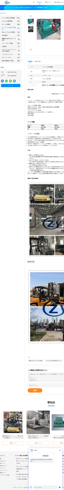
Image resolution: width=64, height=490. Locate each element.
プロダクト (3, 461)
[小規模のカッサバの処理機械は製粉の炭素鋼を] (38, 422)
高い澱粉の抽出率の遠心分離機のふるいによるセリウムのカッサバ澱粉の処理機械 (24, 477)
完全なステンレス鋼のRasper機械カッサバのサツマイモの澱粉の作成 (24, 461)
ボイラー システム (11, 57)
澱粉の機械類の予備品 (11, 60)
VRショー (2, 463)
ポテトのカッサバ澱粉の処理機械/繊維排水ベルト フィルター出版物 (24, 469)
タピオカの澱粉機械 (11, 21)
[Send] (59, 487)
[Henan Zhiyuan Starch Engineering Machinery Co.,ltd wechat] (10, 81)
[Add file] (31, 487)
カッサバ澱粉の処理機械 (11, 18)
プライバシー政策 (4, 475)
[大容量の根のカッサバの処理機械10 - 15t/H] (49, 29)
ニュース (2, 468)
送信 (35, 390)
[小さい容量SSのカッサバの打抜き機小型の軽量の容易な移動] (13, 422)
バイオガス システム (11, 54)
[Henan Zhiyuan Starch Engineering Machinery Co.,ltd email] (2, 81)
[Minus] (60, 450)
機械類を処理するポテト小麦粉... (11, 39)
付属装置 (11, 46)
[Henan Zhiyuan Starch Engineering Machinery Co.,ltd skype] (14, 81)
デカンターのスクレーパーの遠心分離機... (11, 50)
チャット (10, 85)
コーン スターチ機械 (11, 43)
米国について (3, 465)
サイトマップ (3, 470)
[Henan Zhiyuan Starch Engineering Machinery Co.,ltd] (7, 3)
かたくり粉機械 (11, 24)
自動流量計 (11, 35)
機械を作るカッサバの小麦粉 (35, 360)
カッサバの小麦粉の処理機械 (11, 28)
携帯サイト (3, 472)
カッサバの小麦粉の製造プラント (53, 360)
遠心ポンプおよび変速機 (11, 32)
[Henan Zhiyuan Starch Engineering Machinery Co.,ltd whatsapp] (6, 81)
